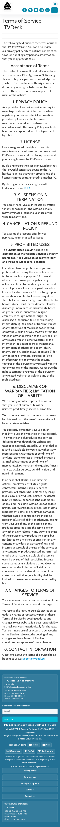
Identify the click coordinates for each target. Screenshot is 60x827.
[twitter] (30, 10)
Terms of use (30, 777)
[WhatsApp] (47, 10)
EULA (27, 188)
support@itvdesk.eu (55, 4)
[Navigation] (54, 10)
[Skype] (42, 10)
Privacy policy (30, 770)
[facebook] (24, 10)
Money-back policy (30, 783)
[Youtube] (36, 10)
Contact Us (30, 796)
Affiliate (30, 789)
